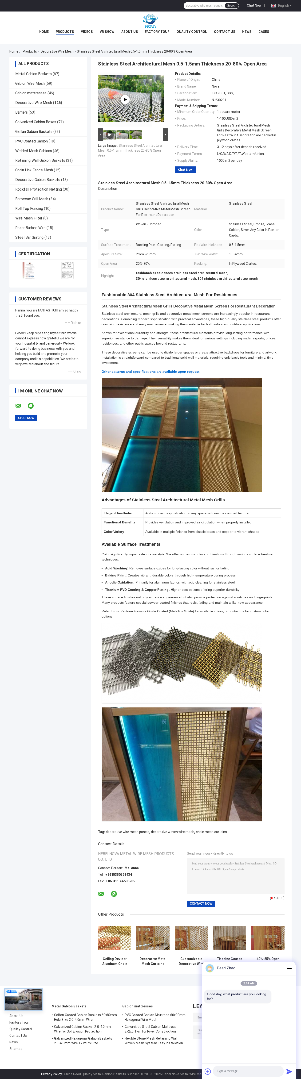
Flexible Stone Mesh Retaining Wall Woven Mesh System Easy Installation (154, 1041)
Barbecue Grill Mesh (31, 199)
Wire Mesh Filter (28, 218)
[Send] (289, 1071)
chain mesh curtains (211, 832)
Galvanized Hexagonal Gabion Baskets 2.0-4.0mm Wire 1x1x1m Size (83, 1041)
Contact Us (224, 32)
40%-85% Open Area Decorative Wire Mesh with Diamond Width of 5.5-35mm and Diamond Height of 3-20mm (268, 961)
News (246, 32)
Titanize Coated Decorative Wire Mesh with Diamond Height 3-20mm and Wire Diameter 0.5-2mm (229, 961)
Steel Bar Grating (29, 237)
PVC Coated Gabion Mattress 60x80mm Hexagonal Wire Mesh (155, 1017)
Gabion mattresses (31, 93)
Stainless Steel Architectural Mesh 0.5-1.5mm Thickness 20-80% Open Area (130, 150)
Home (44, 32)
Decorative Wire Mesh (57, 51)
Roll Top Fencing (29, 208)
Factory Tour (157, 32)
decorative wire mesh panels (127, 832)
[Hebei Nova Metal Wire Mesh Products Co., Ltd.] (150, 21)
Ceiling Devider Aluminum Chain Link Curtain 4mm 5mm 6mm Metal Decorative (114, 961)
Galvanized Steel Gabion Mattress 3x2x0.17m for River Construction (151, 1029)
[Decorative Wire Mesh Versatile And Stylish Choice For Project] (125, 100)
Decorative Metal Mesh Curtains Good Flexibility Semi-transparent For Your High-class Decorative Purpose (153, 961)
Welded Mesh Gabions (33, 151)
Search (231, 5)
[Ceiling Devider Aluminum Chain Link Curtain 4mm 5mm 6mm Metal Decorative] (114, 938)
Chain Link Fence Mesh (34, 170)
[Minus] (289, 968)
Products (65, 32)
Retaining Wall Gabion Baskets (40, 160)
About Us (129, 32)
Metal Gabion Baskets (33, 74)
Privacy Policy (51, 1074)
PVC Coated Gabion (31, 141)
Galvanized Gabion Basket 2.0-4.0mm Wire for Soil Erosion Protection (82, 1029)
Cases (263, 32)
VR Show (107, 32)
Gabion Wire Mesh (30, 83)
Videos (87, 32)
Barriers (21, 112)
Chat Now (254, 5)
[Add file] (208, 1071)
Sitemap (16, 1049)
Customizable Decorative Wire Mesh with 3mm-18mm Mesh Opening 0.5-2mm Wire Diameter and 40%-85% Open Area (191, 961)
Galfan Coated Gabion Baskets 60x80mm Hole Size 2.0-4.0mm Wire (85, 1017)
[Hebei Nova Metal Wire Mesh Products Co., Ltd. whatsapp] (34, 405)
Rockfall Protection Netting (38, 189)
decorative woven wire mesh (172, 832)
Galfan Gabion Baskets (33, 131)
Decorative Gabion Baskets (37, 179)
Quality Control (192, 32)
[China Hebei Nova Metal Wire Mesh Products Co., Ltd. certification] (28, 270)
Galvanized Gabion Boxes (35, 122)
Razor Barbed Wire (30, 228)
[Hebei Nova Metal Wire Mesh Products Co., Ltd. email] (21, 405)
